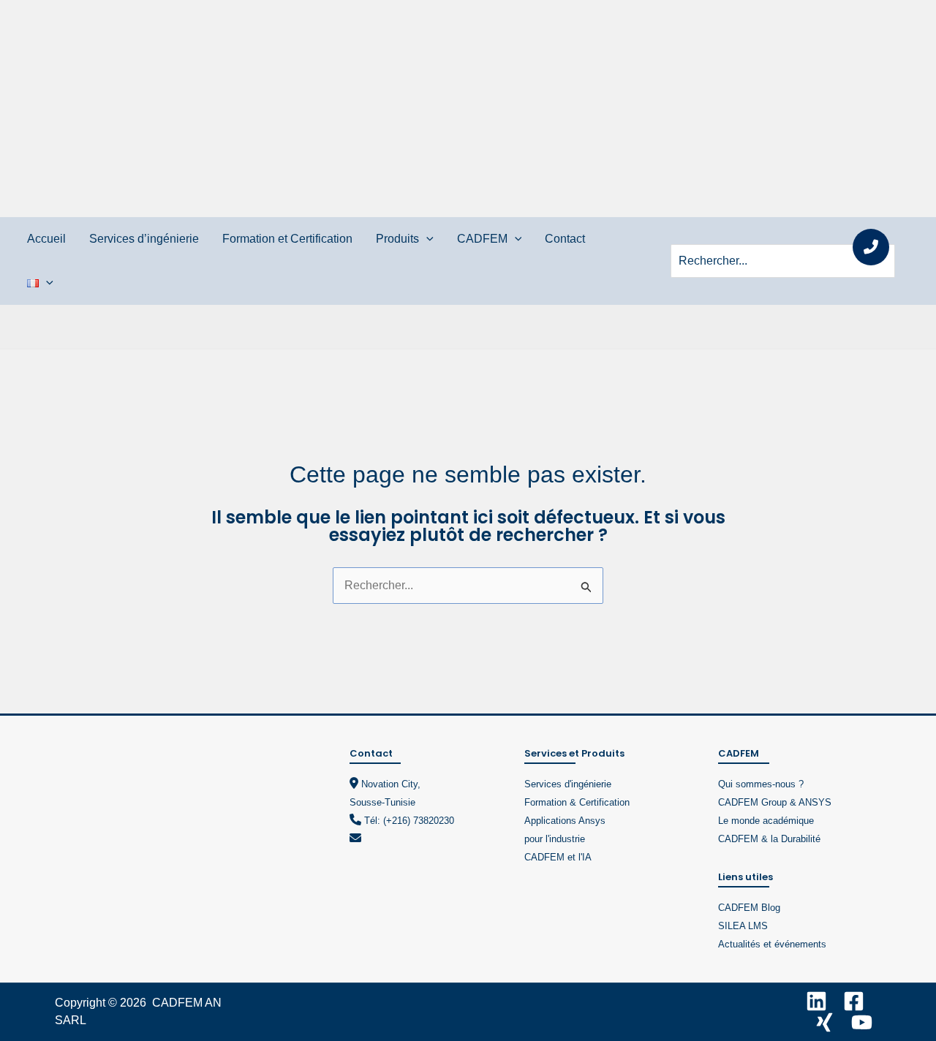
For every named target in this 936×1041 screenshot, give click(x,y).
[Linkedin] (816, 1001)
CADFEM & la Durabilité (769, 838)
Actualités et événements (772, 944)
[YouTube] (861, 1022)
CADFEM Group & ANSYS (774, 802)
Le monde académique (766, 820)
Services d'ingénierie (567, 784)
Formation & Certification (577, 802)
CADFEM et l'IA (558, 857)
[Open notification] (871, 247)
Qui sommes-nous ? (761, 784)
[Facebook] (853, 1001)
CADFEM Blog (749, 907)
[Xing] (824, 1022)
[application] (426, 239)
